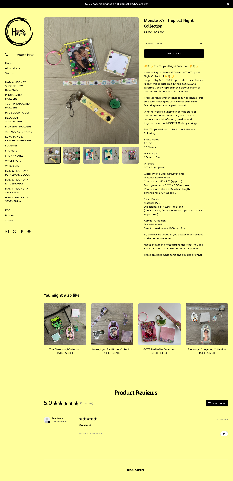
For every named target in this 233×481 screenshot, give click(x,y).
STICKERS (11, 150)
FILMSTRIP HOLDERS (18, 126)
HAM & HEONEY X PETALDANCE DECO (17, 172)
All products (12, 68)
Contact (10, 220)
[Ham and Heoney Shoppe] (19, 31)
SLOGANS (11, 145)
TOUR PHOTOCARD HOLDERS (17, 105)
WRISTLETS (12, 166)
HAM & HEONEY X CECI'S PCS (16, 190)
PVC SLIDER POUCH (17, 112)
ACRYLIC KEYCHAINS (18, 131)
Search (9, 73)
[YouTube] (29, 231)
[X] (14, 231)
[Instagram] (7, 231)
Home (8, 63)
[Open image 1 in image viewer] (91, 80)
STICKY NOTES (14, 155)
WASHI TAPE (13, 160)
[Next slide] (134, 81)
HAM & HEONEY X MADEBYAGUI (16, 181)
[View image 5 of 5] (130, 155)
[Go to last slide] (48, 81)
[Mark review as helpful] (224, 433)
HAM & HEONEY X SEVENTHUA (16, 199)
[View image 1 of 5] (52, 155)
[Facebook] (22, 231)
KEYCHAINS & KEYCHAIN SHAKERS (18, 138)
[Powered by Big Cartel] (135, 470)
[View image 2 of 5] (71, 155)
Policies (9, 215)
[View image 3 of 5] (91, 155)
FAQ (7, 210)
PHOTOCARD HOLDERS (13, 96)
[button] (96, 403)
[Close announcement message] (227, 3)
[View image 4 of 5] (110, 155)
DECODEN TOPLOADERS (14, 119)
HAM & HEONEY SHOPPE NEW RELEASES (15, 86)
